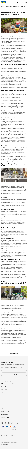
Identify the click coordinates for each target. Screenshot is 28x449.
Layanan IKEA (4, 408)
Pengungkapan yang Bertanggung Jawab (9, 442)
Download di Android (14, 374)
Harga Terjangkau (5, 411)
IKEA (18, 340)
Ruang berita (4, 405)
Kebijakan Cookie (4, 444)
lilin (19, 152)
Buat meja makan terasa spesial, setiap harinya (16, 87)
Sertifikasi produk (5, 417)
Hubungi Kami (4, 392)
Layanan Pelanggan (5, 386)
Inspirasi (2, 6)
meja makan (22, 330)
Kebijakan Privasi (4, 439)
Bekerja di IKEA (4, 402)
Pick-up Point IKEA (5, 396)
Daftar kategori (4, 414)
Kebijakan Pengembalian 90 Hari (8, 383)
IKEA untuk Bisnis (5, 389)
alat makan (12, 220)
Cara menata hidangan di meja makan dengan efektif (16, 6)
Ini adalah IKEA (4, 399)
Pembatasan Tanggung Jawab (7, 440)
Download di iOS (14, 371)
